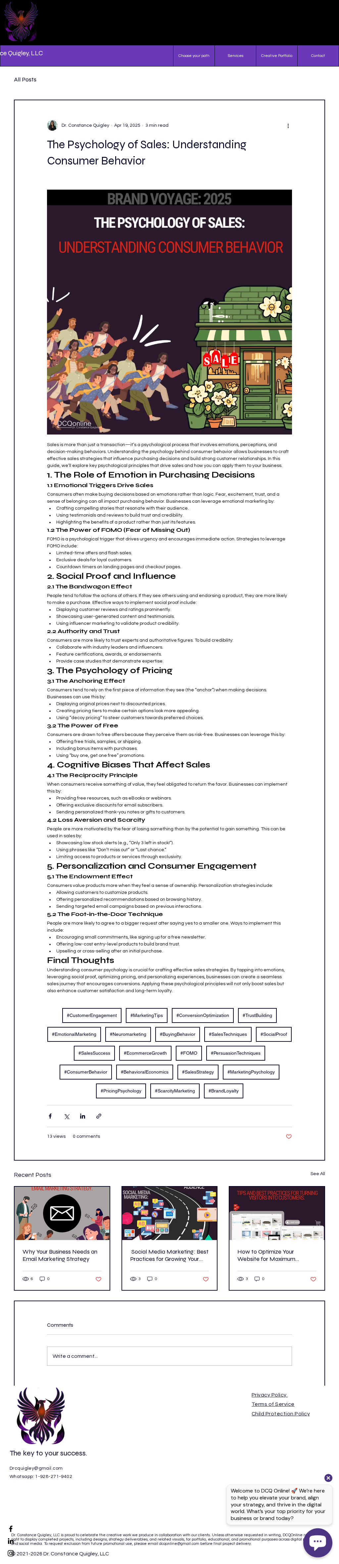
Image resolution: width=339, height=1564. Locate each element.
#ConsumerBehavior (85, 1072)
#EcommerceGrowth (145, 1053)
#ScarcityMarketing (175, 1090)
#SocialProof (274, 1034)
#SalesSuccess (94, 1053)
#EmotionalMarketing (74, 1034)
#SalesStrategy (198, 1072)
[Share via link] (99, 1116)
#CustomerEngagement (92, 1015)
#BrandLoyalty (224, 1090)
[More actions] (288, 125)
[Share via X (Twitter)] (66, 1116)
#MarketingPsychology (251, 1072)
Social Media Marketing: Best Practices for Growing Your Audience (169, 1255)
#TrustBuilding (257, 1015)
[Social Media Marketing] (169, 1213)
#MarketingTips (146, 1015)
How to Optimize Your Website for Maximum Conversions (266, 1255)
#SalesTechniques (228, 1034)
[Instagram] (11, 1553)
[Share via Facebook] (50, 1116)
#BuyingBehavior (177, 1034)
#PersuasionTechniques (236, 1053)
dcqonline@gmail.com (179, 1543)
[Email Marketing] (62, 1213)
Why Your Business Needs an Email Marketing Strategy (60, 1255)
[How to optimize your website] (276, 1213)
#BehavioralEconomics (145, 1072)
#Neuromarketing (128, 1034)
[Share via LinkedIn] (82, 1116)
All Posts (25, 79)
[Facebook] (11, 1529)
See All (318, 1174)
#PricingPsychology (121, 1090)
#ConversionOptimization (202, 1015)
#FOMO (188, 1053)
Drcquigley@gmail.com (36, 1468)
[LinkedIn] (11, 1541)
